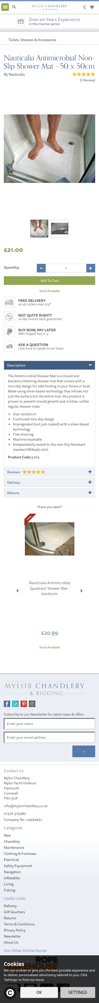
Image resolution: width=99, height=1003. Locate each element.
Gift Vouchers (14, 911)
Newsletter (12, 936)
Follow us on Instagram (32, 704)
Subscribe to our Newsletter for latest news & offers (44, 714)
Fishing (9, 890)
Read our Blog (15, 704)
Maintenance (14, 847)
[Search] (14, 7)
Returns (10, 918)
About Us (11, 942)
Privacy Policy (15, 930)
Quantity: (12, 267)
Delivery (10, 905)
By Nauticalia (14, 74)
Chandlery (12, 841)
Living (8, 884)
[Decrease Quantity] (41, 268)
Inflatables (12, 877)
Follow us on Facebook (7, 704)
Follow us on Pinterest (24, 704)
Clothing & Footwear (20, 853)
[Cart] (92, 6)
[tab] (49, 365)
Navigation (12, 871)
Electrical (11, 859)
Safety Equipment (18, 865)
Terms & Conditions (19, 924)
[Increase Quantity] (90, 268)
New (7, 835)
